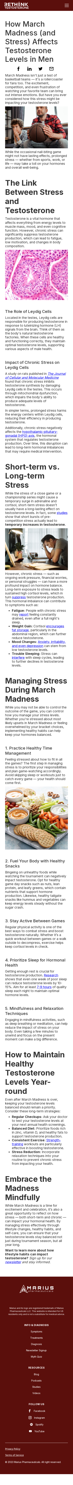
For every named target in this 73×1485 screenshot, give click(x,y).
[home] (16, 5)
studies (62, 513)
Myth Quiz (36, 1356)
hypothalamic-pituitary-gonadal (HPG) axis (31, 434)
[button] (66, 5)
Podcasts (36, 1380)
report (24, 614)
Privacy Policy (12, 1448)
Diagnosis (36, 1344)
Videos (36, 1393)
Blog (36, 1374)
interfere (18, 658)
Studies (36, 1386)
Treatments (36, 1337)
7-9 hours (44, 987)
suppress (19, 597)
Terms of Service (14, 1455)
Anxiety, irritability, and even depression (39, 644)
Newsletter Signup (36, 1350)
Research (51, 975)
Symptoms (36, 1331)
